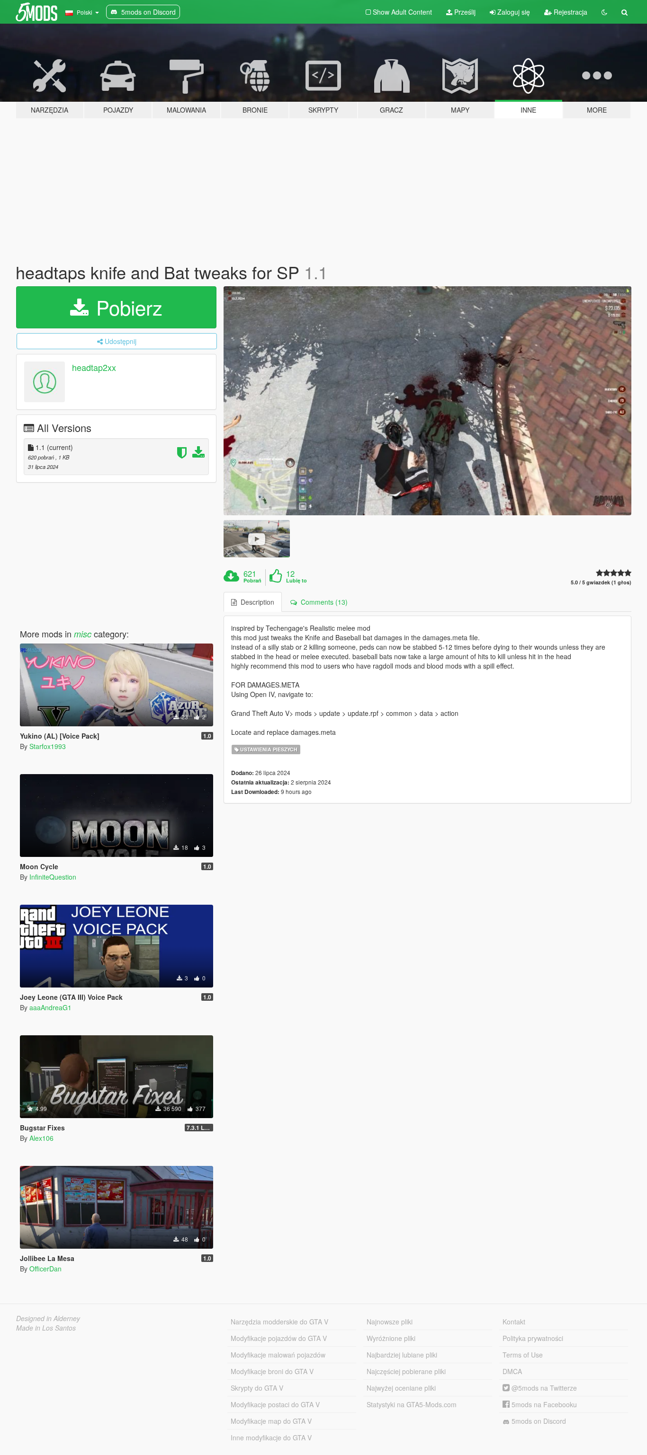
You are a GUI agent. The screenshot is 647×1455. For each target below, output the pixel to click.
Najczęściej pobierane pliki (406, 1371)
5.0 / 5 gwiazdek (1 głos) (601, 582)
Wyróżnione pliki (391, 1338)
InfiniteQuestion (52, 877)
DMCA (512, 1371)
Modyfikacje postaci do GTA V (275, 1404)
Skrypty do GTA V (257, 1388)
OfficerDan (45, 1268)
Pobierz (126, 307)
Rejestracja (569, 12)
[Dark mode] (604, 12)
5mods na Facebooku (543, 1404)
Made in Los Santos (46, 1327)
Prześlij (464, 12)
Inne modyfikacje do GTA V (271, 1437)
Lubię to (296, 580)
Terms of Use (523, 1354)
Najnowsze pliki (390, 1321)
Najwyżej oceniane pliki (401, 1388)
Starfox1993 (47, 746)
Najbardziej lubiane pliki (402, 1354)
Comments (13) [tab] (322, 602)
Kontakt (514, 1321)
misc (82, 634)
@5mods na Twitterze (543, 1388)
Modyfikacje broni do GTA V (272, 1371)
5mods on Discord (538, 1421)
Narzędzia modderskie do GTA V (279, 1321)
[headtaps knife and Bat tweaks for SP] (428, 401)
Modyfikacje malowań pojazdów (278, 1354)
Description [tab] (255, 602)
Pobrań (252, 580)
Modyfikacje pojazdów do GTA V (279, 1338)
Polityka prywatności (533, 1338)
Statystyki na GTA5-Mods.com (412, 1404)
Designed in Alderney (48, 1318)
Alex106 (41, 1138)
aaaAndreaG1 (50, 1007)
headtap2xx (94, 367)
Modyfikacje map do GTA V (271, 1421)
